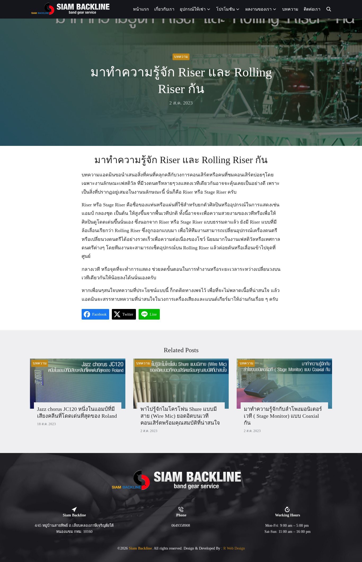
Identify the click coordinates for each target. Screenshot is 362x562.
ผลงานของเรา (258, 9)
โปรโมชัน (225, 9)
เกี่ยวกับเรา (164, 9)
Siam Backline (140, 548)
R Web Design (234, 548)
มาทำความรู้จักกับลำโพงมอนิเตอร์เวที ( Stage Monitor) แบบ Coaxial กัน (283, 416)
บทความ (290, 9)
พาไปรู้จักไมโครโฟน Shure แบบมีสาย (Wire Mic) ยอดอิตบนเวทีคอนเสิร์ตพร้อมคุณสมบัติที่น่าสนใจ (180, 416)
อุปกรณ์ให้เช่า (193, 9)
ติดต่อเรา (312, 9)
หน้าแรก (141, 9)
